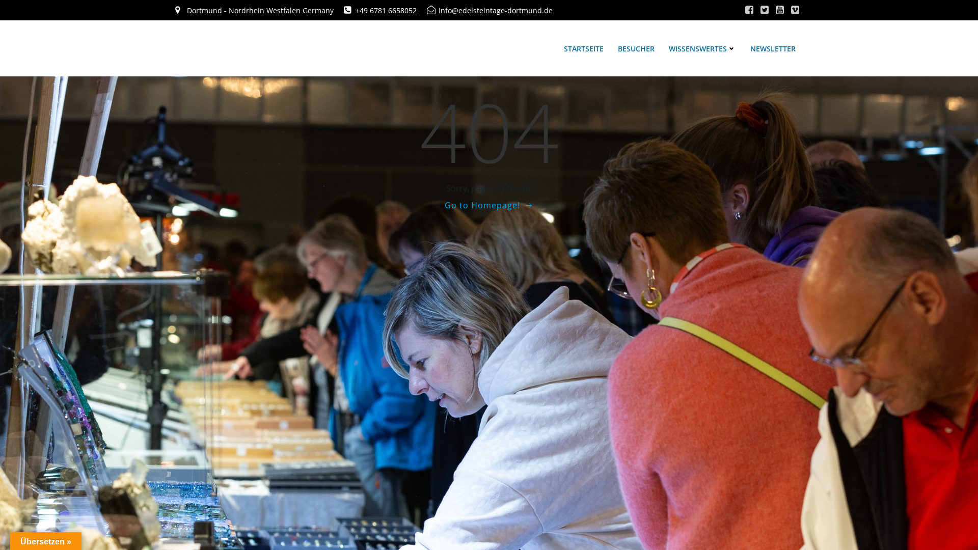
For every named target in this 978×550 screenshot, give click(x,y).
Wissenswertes (698, 48)
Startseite (584, 48)
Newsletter (773, 48)
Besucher (636, 48)
